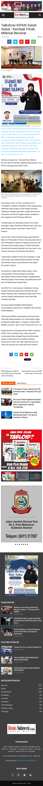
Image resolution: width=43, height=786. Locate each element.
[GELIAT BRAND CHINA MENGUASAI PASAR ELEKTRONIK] (6, 660)
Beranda (4, 20)
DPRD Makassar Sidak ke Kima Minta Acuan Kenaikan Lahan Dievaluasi (11, 373)
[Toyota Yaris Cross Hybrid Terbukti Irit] (6, 650)
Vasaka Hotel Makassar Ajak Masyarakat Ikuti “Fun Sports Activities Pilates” (25, 414)
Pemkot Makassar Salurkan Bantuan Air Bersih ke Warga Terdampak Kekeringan (27, 632)
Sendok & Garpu (7, 708)
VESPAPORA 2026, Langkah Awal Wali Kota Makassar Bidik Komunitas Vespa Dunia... (28, 621)
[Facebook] (12, 775)
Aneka (10, 20)
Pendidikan (5, 695)
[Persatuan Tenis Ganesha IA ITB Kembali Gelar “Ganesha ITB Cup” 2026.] (6, 391)
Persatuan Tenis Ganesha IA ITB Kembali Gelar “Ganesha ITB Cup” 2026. (27, 391)
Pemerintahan (6, 692)
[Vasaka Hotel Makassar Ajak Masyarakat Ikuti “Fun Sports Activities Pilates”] (6, 415)
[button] (40, 15)
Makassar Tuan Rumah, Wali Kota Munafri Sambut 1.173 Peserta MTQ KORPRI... (26, 610)
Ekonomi (4, 685)
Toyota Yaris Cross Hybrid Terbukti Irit (27, 647)
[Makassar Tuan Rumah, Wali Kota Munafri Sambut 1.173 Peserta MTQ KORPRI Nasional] (6, 610)
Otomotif (4, 698)
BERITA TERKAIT (8, 383)
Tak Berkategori (7, 705)
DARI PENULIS (21, 383)
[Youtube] (30, 775)
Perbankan (5, 702)
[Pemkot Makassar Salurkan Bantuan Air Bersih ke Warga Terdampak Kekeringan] (6, 632)
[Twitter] (24, 775)
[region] (21, 454)
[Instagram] (18, 775)
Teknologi (4, 711)
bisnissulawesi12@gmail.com (27, 760)
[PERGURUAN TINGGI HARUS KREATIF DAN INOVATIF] (6, 671)
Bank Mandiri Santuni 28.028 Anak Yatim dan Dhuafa (32, 372)
